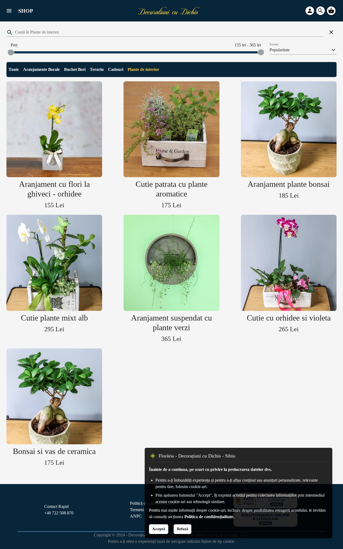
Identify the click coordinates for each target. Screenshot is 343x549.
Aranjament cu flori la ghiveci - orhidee (54, 189)
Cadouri (115, 69)
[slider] (11, 52)
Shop (25, 11)
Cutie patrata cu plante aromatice (171, 189)
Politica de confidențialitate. (209, 516)
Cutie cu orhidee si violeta (289, 317)
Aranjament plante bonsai (289, 184)
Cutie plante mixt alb (54, 317)
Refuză (182, 529)
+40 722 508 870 (58, 513)
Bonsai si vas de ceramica (54, 451)
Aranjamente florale (41, 69)
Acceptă (158, 529)
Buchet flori (74, 69)
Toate (14, 69)
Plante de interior (143, 69)
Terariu (97, 69)
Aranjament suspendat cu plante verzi (171, 322)
